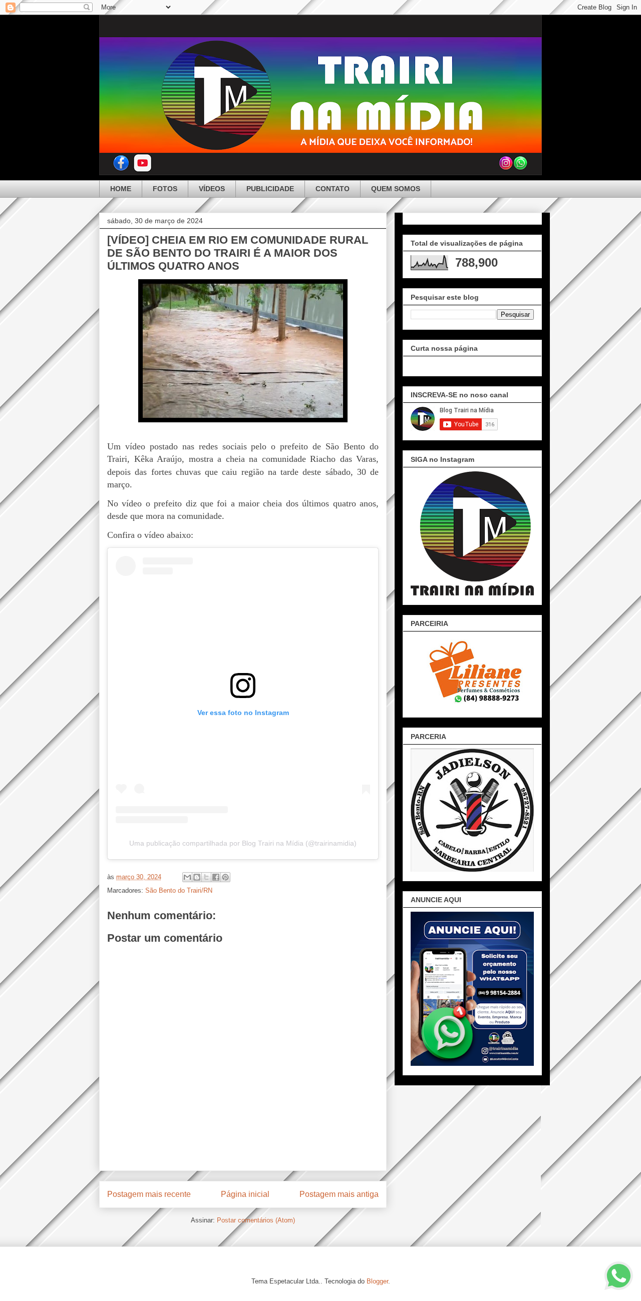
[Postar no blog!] (197, 877)
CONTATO (332, 189)
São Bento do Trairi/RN (178, 890)
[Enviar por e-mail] (187, 877)
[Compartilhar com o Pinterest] (225, 877)
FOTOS (165, 189)
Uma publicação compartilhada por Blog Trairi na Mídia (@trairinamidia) (243, 843)
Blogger (377, 1281)
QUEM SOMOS (395, 189)
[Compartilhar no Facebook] (216, 877)
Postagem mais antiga (339, 1194)
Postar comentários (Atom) (256, 1220)
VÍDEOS (212, 189)
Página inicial (245, 1194)
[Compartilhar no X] (206, 877)
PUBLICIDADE (270, 189)
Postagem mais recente (149, 1194)
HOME (120, 189)
